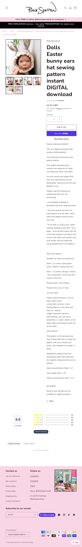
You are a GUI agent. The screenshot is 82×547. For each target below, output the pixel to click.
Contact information (13, 501)
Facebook (34, 481)
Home (4, 31)
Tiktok (32, 486)
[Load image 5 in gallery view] (10, 90)
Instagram (34, 476)
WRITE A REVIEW (41, 431)
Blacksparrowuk (15, 542)
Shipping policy (11, 496)
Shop (12, 31)
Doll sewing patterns (25, 31)
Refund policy (11, 486)
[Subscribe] (35, 514)
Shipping (59, 108)
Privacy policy (11, 491)
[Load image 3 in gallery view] (28, 81)
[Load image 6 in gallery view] (19, 90)
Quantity (50, 114)
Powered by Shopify (27, 542)
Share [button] (51, 401)
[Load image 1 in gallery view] (10, 81)
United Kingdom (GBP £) (17, 534)
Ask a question (11, 481)
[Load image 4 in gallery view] (37, 81)
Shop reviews (29, 443)
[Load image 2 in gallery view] (19, 81)
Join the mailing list (13, 476)
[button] (6, 7)
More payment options (61, 139)
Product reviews (14, 443)
